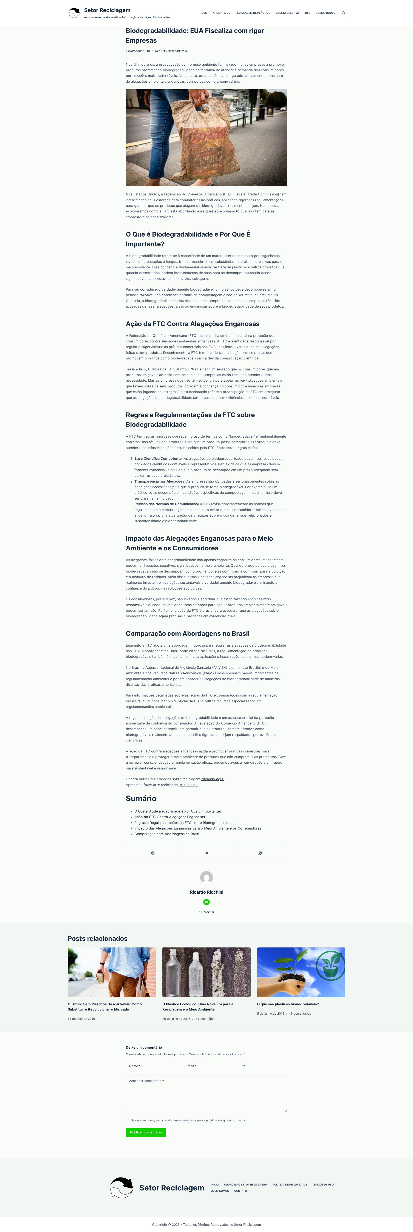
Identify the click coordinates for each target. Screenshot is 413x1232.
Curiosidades (325, 12)
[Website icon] (206, 902)
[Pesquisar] (343, 13)
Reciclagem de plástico (253, 12)
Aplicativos (221, 12)
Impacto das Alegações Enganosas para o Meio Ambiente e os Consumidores (197, 828)
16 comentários (300, 1013)
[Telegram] (207, 853)
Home (203, 12)
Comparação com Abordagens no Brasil (167, 834)
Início (215, 1184)
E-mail (190, 1066)
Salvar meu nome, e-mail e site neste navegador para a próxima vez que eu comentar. (189, 1120)
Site (242, 1066)
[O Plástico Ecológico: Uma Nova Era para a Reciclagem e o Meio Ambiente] (206, 972)
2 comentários (205, 1018)
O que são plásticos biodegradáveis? (288, 1004)
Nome (134, 1066)
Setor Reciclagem (107, 10)
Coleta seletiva (287, 12)
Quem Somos (220, 1190)
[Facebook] (153, 853)
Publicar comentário (146, 1132)
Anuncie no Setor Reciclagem (245, 1184)
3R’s (307, 12)
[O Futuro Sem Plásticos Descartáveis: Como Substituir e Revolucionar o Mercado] (112, 972)
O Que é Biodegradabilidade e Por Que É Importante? (178, 811)
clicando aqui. (212, 779)
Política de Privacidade (290, 1184)
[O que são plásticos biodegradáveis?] (301, 972)
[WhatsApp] (260, 853)
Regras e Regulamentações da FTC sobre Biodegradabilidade (184, 822)
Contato (240, 1190)
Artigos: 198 (206, 911)
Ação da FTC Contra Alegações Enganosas (169, 817)
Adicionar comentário (146, 1081)
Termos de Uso (323, 1184)
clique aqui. (189, 785)
